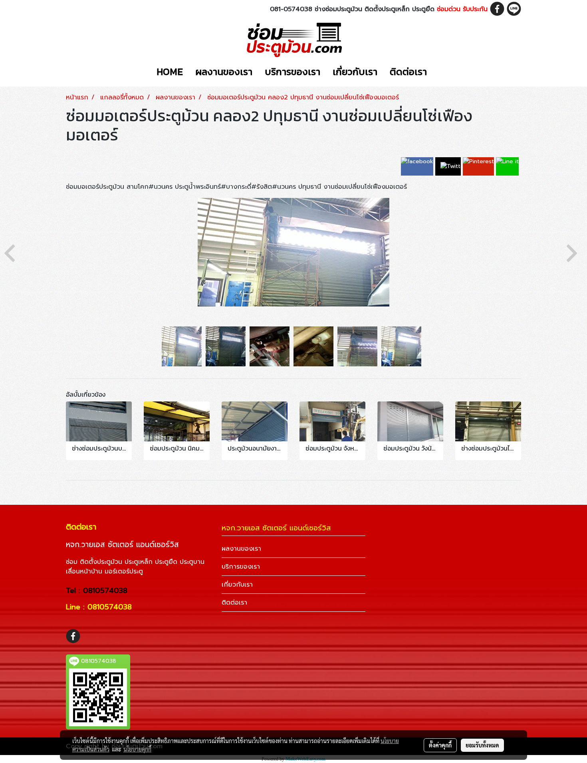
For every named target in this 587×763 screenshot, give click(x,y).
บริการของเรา (292, 72)
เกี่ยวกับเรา (355, 72)
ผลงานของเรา (223, 72)
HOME (170, 72)
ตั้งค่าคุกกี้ (440, 745)
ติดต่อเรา (408, 72)
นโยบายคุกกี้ (137, 749)
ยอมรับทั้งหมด (482, 745)
